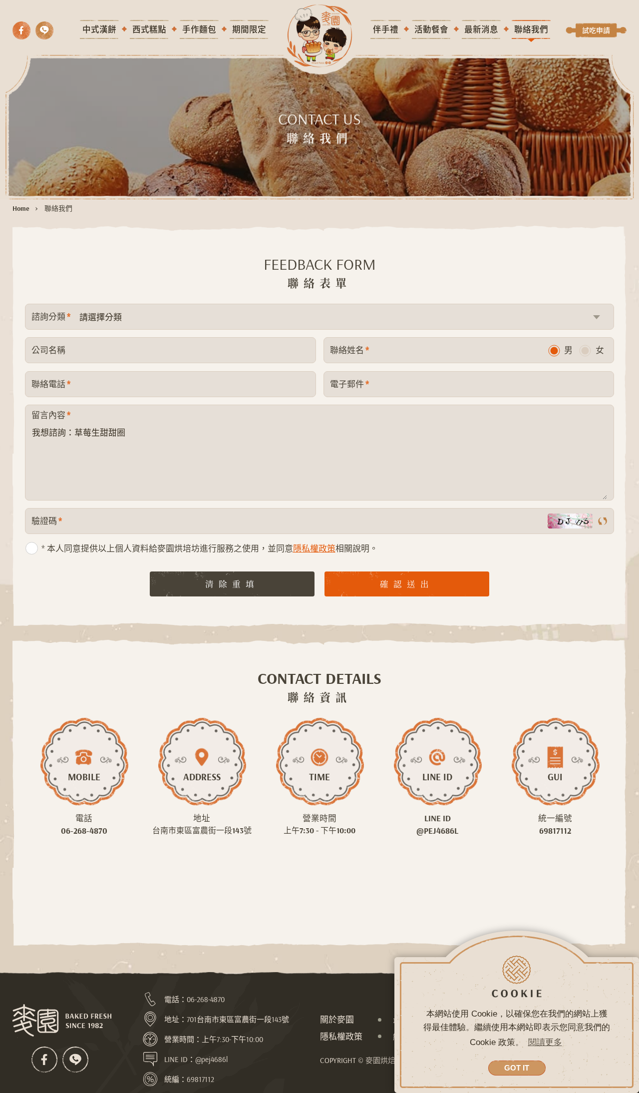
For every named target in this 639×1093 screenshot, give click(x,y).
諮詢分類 (50, 316)
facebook (21, 30)
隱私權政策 (314, 548)
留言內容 (50, 415)
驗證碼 (46, 521)
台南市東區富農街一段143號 (202, 830)
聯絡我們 (58, 208)
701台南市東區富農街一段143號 (238, 1019)
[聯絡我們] (319, 35)
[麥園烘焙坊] (62, 1020)
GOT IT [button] (516, 1068)
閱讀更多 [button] (545, 1042)
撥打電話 (44, 30)
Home (20, 208)
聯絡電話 (50, 384)
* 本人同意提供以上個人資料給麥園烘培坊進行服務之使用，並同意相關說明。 (209, 548)
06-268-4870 (84, 830)
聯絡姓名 (349, 350)
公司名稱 (48, 350)
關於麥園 (337, 1019)
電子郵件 (349, 384)
